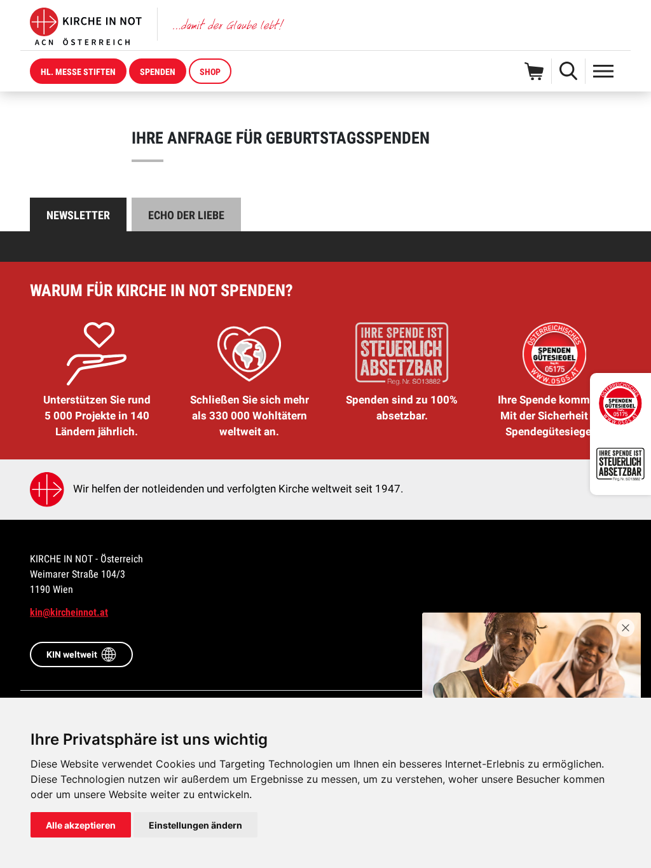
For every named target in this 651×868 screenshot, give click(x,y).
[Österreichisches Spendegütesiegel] (620, 403)
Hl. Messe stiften (78, 72)
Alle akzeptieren (81, 825)
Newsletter (78, 215)
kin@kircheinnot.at (69, 612)
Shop (210, 72)
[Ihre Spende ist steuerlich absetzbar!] (620, 464)
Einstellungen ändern (195, 825)
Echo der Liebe (186, 215)
